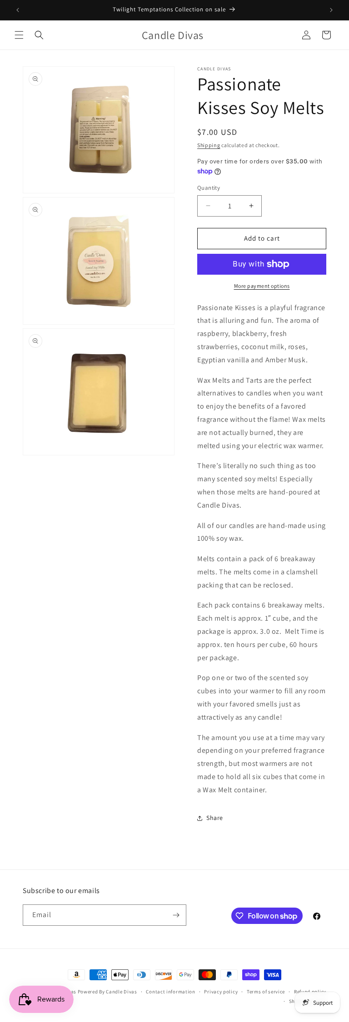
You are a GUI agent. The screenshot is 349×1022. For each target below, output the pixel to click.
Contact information (170, 991)
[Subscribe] (176, 915)
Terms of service (266, 991)
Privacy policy (221, 991)
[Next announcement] (331, 10)
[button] (19, 35)
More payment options (262, 285)
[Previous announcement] (18, 10)
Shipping (208, 145)
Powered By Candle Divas (107, 991)
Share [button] (214, 818)
